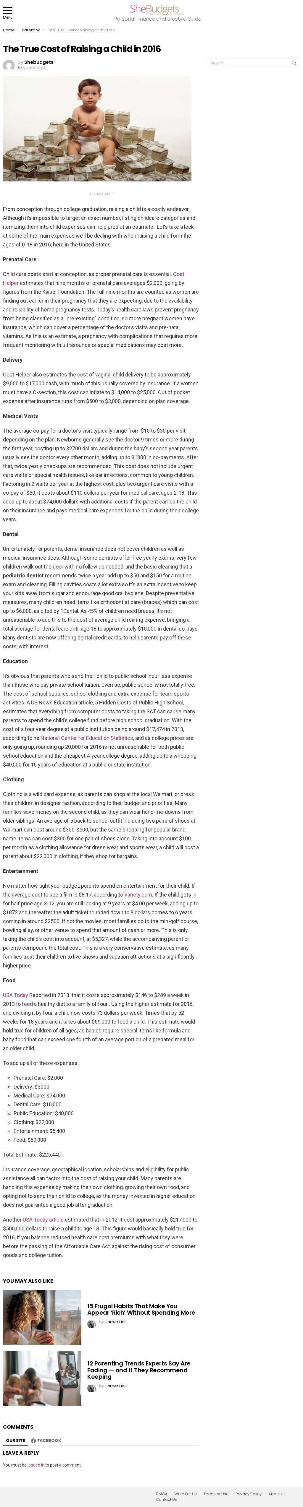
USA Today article (43, 1220)
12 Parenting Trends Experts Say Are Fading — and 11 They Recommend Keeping (139, 1370)
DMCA (161, 1494)
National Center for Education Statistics (87, 738)
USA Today (15, 995)
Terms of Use (216, 1494)
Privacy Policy (249, 1494)
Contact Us (166, 1499)
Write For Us (185, 1494)
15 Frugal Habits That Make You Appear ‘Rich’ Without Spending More (141, 1309)
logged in (36, 1465)
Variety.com (138, 894)
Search (294, 64)
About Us (277, 1494)
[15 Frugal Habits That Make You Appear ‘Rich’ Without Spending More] (42, 1317)
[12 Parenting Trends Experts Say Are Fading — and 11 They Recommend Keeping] (42, 1378)
